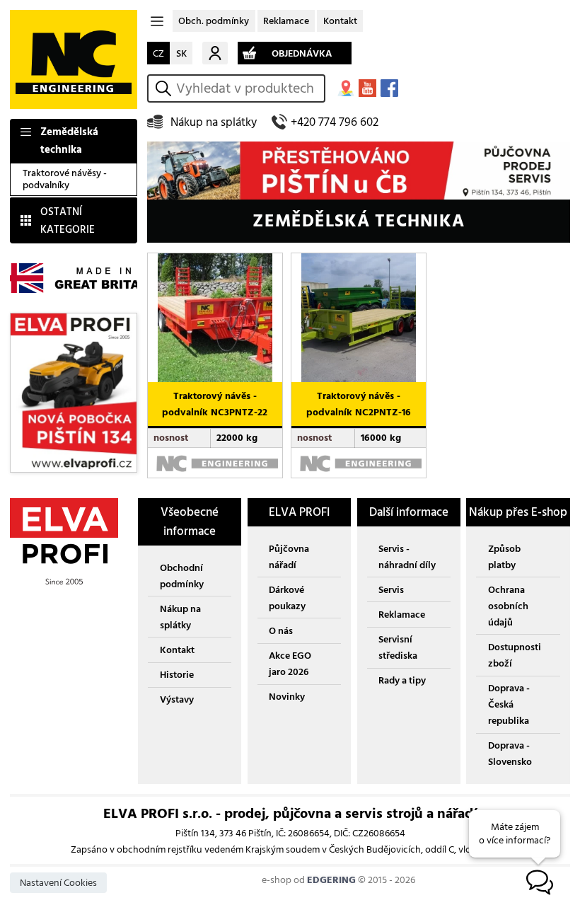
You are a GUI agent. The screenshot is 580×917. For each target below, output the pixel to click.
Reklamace (286, 21)
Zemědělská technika (69, 140)
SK (181, 53)
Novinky (287, 696)
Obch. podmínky (213, 21)
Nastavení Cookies (58, 883)
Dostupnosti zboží (514, 655)
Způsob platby (504, 557)
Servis (391, 590)
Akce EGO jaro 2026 (290, 663)
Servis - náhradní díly (407, 557)
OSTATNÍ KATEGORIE (67, 220)
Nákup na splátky (213, 122)
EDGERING (331, 880)
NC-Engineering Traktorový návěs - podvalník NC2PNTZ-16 (355, 264)
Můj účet (215, 53)
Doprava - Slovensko (510, 753)
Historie (177, 675)
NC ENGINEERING (73, 59)
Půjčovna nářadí (289, 557)
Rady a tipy (402, 680)
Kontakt (340, 21)
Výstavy (177, 699)
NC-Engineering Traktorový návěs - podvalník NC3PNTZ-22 (212, 264)
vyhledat (165, 88)
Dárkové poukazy (287, 598)
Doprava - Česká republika (509, 704)
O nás (281, 631)
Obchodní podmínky (182, 576)
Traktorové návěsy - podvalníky (65, 179)
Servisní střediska (397, 647)
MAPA (345, 88)
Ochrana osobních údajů (508, 606)
